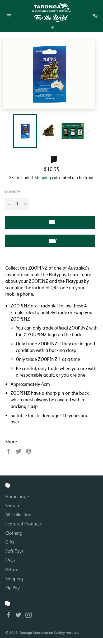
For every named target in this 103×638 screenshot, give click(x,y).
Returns (12, 569)
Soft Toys (14, 551)
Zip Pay (12, 587)
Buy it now (50, 241)
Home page (17, 496)
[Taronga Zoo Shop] (51, 12)
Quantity (12, 192)
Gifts (10, 542)
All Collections (19, 514)
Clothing (13, 533)
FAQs (10, 560)
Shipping (43, 177)
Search (12, 505)
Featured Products (23, 523)
